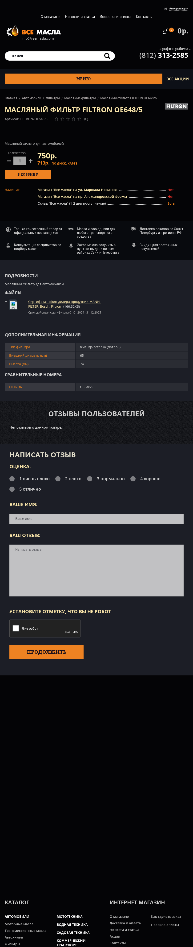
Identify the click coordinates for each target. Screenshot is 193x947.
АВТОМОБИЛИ (17, 916)
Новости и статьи (80, 16)
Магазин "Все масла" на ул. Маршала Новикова (77, 189)
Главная (11, 98)
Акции (115, 936)
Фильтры (53, 98)
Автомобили (31, 98)
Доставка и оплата (115, 16)
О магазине (50, 16)
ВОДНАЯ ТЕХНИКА (72, 924)
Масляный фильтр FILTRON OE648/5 (128, 98)
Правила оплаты (165, 924)
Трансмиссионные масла (25, 930)
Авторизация (178, 8)
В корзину (27, 174)
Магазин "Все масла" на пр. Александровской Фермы (82, 196)
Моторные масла (19, 924)
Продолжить (46, 652)
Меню (83, 78)
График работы (173, 49)
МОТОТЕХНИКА (70, 916)
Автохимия (14, 937)
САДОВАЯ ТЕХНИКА (73, 932)
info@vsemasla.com (37, 38)
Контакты (144, 16)
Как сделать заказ (166, 916)
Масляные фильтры (80, 98)
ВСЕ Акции (177, 79)
